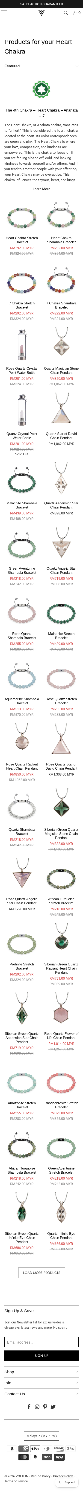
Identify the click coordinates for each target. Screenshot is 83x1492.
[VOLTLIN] (41, 12)
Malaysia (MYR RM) (42, 1436)
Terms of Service (16, 1481)
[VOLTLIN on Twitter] (53, 1407)
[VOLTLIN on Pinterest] (45, 1407)
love (15, 147)
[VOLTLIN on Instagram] (37, 1407)
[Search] (66, 12)
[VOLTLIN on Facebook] (29, 1407)
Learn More (41, 189)
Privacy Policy (63, 1476)
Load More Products (41, 1272)
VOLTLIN (22, 1476)
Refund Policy (40, 1476)
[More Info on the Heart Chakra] (41, 99)
